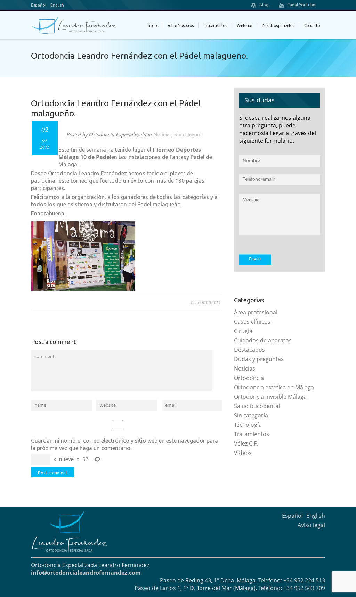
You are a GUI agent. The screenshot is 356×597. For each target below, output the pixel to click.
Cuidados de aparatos (263, 340)
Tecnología (248, 425)
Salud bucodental (257, 406)
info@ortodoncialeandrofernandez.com (86, 573)
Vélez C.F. (246, 443)
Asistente (244, 25)
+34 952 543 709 (304, 588)
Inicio (152, 25)
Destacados (249, 350)
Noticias (162, 134)
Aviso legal (311, 525)
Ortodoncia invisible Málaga (270, 396)
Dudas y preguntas (259, 359)
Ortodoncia (249, 378)
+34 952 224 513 (304, 580)
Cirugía (243, 331)
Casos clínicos (252, 321)
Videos (243, 453)
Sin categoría (188, 134)
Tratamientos (251, 434)
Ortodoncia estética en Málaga (274, 387)
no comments (205, 301)
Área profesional (255, 312)
